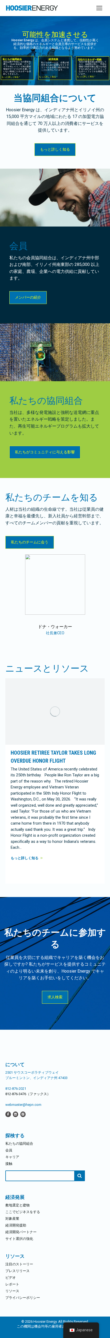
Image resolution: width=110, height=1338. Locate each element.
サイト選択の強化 (19, 1239)
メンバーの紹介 (28, 297)
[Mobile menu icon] (99, 8)
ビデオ (10, 1278)
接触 (8, 1164)
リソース (12, 1291)
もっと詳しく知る (55, 149)
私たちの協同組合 (19, 1143)
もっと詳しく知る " (11, 77)
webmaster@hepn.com (23, 1105)
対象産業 (12, 1219)
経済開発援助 (15, 1225)
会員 (8, 1150)
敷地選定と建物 (17, 1205)
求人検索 (55, 997)
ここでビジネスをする (22, 1212)
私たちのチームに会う (29, 542)
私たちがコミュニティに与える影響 (45, 452)
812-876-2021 (15, 1089)
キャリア (12, 1157)
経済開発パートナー (21, 1232)
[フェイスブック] (8, 1114)
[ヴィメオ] (23, 1114)
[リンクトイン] (15, 1114)
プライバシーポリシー (22, 1298)
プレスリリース (17, 1271)
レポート (12, 1284)
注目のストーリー (19, 1264)
